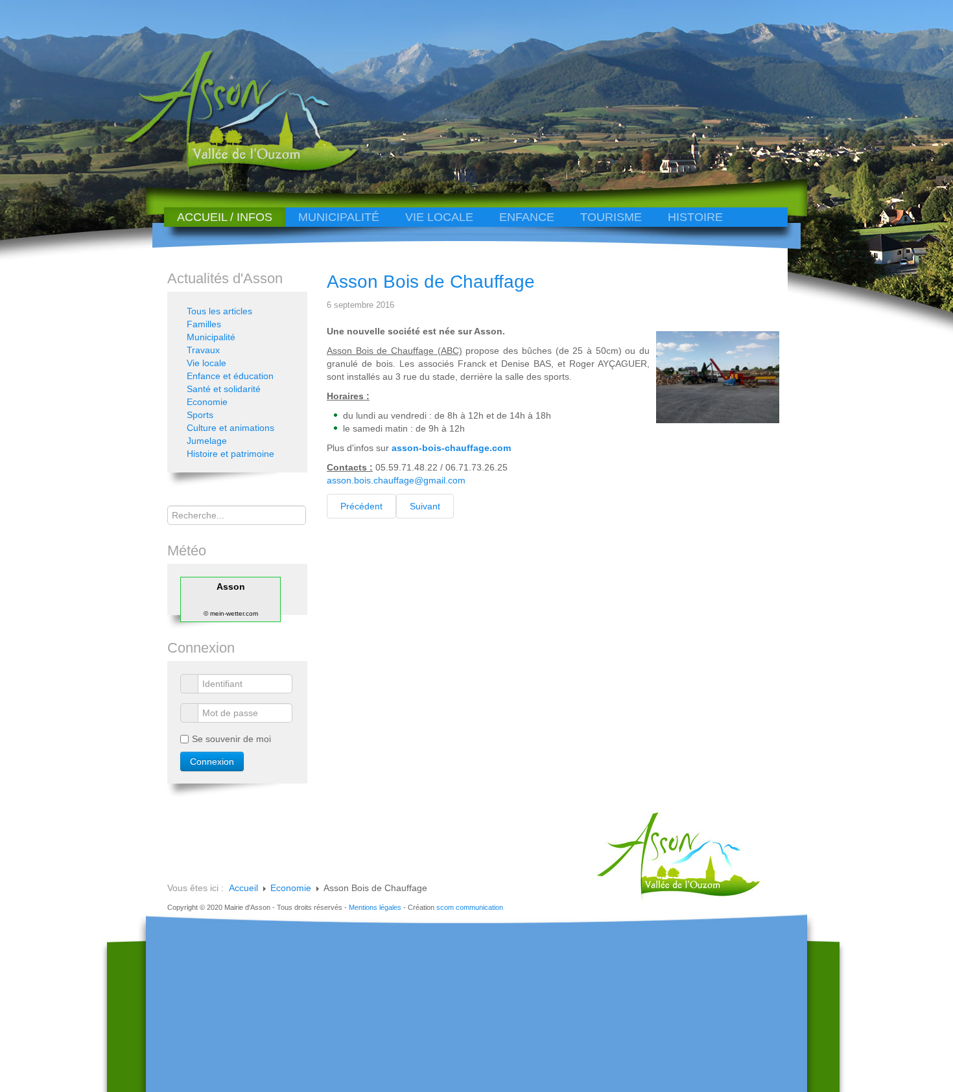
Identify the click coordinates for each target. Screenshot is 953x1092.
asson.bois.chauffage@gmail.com (396, 480)
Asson (231, 586)
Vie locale (439, 217)
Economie (207, 402)
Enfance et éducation (230, 376)
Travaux (203, 350)
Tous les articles (219, 311)
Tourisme (611, 217)
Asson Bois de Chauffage (431, 282)
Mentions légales (375, 907)
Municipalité (338, 217)
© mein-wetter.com (231, 613)
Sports (200, 415)
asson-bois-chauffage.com (451, 448)
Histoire (695, 217)
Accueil (243, 888)
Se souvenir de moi (231, 739)
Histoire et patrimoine (230, 453)
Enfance (526, 217)
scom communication (469, 907)
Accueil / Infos (224, 217)
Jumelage (207, 441)
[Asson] (233, 170)
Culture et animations (230, 428)
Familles (204, 324)
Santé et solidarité (224, 389)
